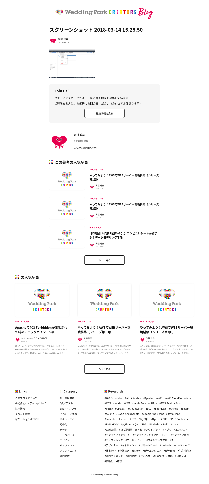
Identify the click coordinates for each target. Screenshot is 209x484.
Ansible (136, 398)
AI (127, 398)
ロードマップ (182, 445)
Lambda (110, 419)
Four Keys (160, 408)
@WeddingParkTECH (27, 419)
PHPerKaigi (112, 424)
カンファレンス (114, 440)
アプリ (168, 429)
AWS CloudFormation (178, 398)
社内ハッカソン (114, 455)
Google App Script (153, 413)
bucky (109, 408)
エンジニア (181, 429)
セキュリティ (67, 419)
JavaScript (174, 413)
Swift (139, 429)
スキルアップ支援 (157, 440)
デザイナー (112, 445)
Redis (165, 424)
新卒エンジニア (152, 450)
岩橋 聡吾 (63, 39)
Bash (178, 403)
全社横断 (124, 450)
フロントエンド (68, 450)
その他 (63, 424)
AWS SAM (166, 403)
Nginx (155, 419)
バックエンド (67, 445)
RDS (144, 424)
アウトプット (153, 429)
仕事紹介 (111, 450)
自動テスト (182, 455)
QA (136, 424)
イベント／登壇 (68, 413)
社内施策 (145, 455)
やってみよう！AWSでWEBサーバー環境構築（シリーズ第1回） (124, 177)
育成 (170, 455)
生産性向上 (185, 450)
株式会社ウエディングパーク (31, 403)
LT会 (133, 419)
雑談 (119, 461)
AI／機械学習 (67, 398)
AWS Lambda (113, 403)
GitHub (174, 408)
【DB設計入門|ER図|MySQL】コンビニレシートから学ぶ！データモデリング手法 (123, 235)
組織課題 (159, 455)
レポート (166, 445)
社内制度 (65, 455)
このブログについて (26, 398)
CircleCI (121, 408)
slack (175, 424)
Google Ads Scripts (128, 413)
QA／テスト (66, 403)
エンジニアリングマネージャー (151, 434)
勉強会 (136, 450)
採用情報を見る (104, 113)
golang (110, 413)
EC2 (149, 408)
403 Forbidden (114, 398)
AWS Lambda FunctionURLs (141, 403)
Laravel (123, 419)
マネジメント (129, 445)
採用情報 (20, 408)
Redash (154, 424)
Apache (149, 398)
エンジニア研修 (180, 434)
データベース (67, 434)
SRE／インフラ (68, 408)
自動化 (109, 461)
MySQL (144, 419)
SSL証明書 (126, 429)
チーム (63, 429)
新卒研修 (170, 450)
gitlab (185, 408)
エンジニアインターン (118, 434)
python (126, 424)
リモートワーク (149, 445)
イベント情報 (22, 413)
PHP (164, 419)
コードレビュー (135, 440)
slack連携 (111, 429)
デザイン (65, 440)
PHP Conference (180, 419)
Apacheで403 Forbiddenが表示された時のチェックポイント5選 (41, 329)
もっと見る (104, 260)
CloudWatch (136, 408)
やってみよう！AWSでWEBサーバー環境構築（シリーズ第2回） (124, 206)
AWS (159, 398)
